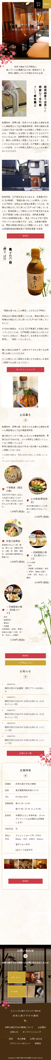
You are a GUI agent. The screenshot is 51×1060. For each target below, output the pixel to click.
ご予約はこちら (25, 663)
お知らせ (14, 1032)
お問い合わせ (36, 1039)
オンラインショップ (25, 369)
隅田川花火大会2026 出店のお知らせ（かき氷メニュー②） (24, 702)
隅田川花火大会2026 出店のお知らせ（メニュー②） (24, 728)
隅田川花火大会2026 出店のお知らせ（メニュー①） (24, 741)
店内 (11, 1039)
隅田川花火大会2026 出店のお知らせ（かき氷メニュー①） (24, 715)
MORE (26, 236)
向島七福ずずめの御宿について (19, 1027)
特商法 (38, 1043)
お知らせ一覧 (25, 753)
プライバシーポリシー (20, 1043)
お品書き (42, 1027)
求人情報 (21, 1039)
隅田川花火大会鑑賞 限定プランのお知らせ (24, 689)
